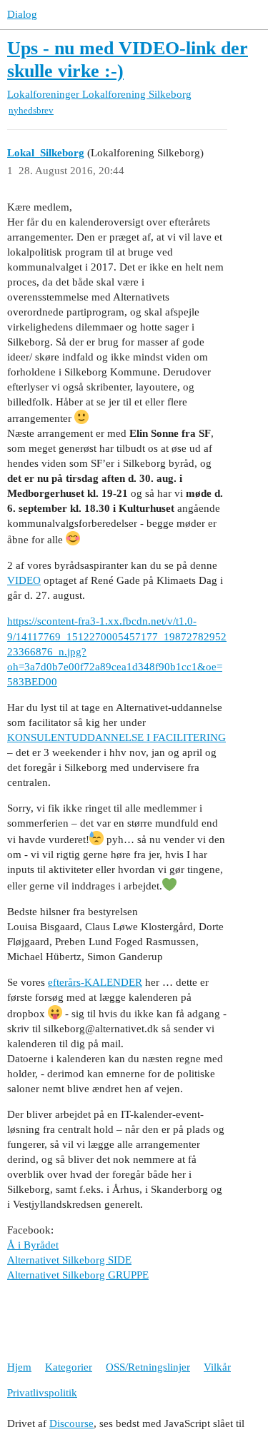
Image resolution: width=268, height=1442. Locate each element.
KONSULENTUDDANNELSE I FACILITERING (116, 737)
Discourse (71, 1423)
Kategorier (68, 1367)
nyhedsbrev (31, 110)
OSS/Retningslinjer (148, 1367)
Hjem (19, 1367)
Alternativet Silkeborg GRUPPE (78, 1275)
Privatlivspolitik (42, 1392)
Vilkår (217, 1367)
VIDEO (24, 580)
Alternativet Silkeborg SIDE (69, 1260)
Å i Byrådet (33, 1245)
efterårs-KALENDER (95, 982)
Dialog (22, 14)
